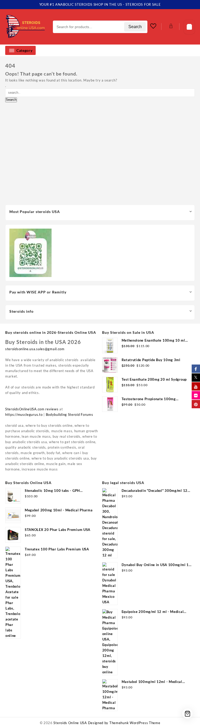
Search (135, 26)
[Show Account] (170, 27)
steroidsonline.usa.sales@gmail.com (35, 349)
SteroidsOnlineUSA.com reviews (31, 409)
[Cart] (189, 27)
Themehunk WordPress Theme (134, 723)
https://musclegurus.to (23, 414)
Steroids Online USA (70, 723)
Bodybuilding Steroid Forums (69, 414)
